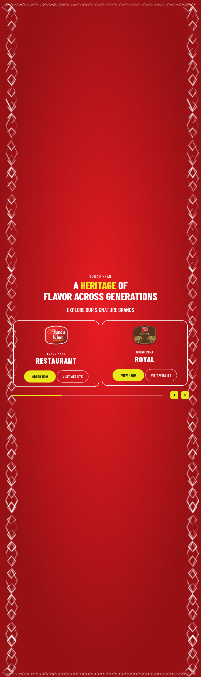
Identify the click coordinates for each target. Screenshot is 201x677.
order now (40, 376)
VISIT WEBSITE (73, 376)
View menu (128, 375)
